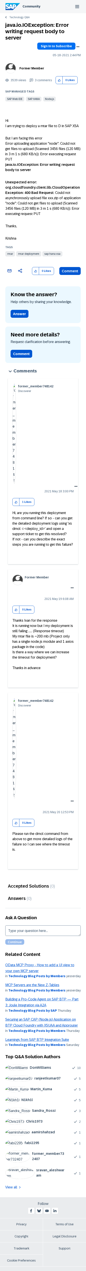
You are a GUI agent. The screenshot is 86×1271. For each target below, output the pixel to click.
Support (65, 1248)
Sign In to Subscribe (56, 46)
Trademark (21, 1248)
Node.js (49, 99)
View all (11, 1187)
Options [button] (78, 47)
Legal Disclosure (65, 1236)
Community (31, 6)
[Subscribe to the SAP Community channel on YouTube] (47, 1211)
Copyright (21, 1236)
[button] (59, 80)
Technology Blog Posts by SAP (32, 1010)
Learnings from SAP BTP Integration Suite (37, 1040)
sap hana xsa (52, 253)
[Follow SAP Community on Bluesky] (39, 1211)
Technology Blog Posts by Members (36, 976)
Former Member (31, 68)
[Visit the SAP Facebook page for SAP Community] (31, 1211)
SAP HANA (34, 99)
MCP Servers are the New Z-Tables (32, 985)
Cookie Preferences (21, 1260)
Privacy (21, 1224)
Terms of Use (64, 1224)
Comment (70, 271)
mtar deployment (28, 253)
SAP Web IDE (14, 99)
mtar (10, 253)
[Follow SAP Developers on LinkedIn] (55, 1211)
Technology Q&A (19, 17)
